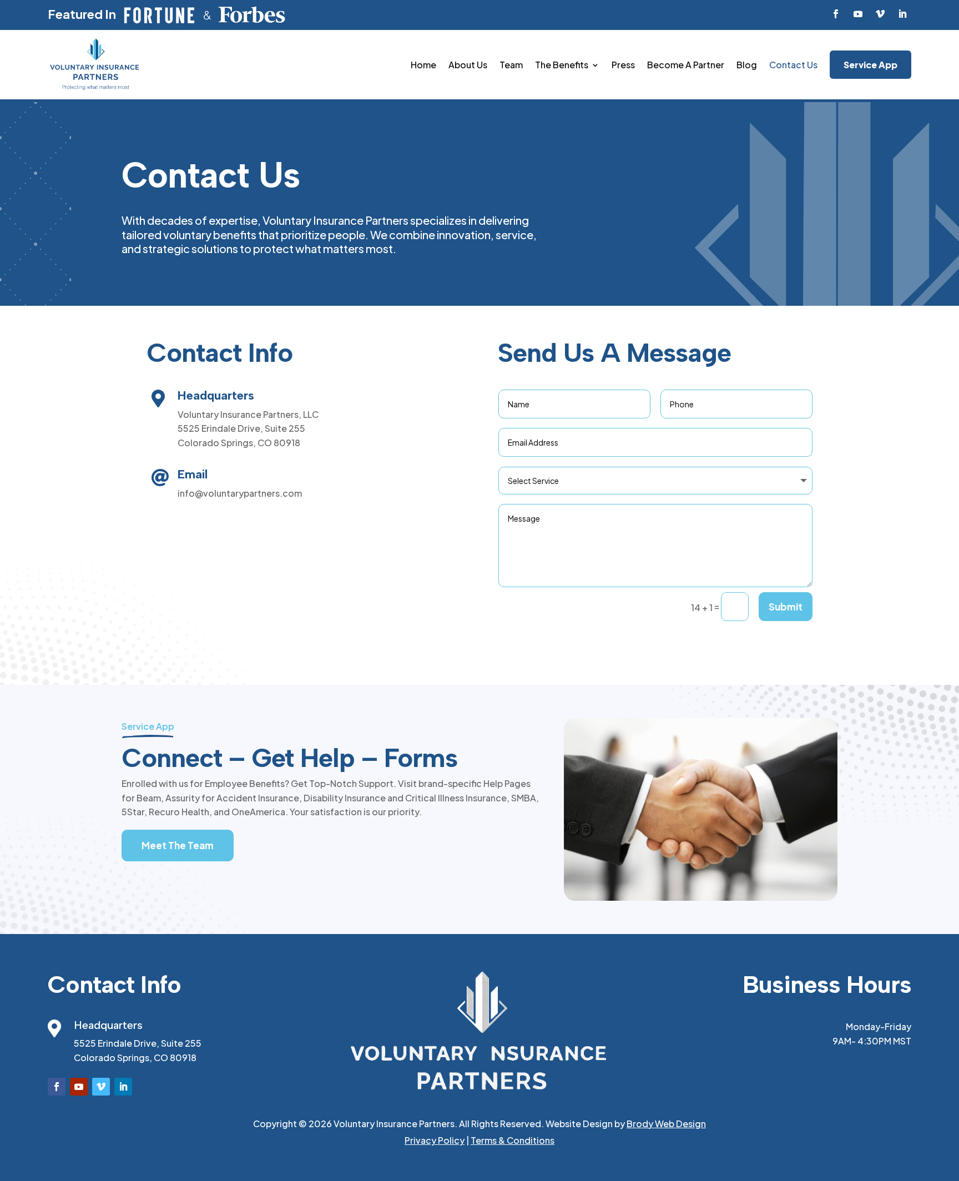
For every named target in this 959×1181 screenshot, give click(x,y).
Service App (870, 64)
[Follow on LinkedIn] (902, 14)
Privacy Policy (435, 1140)
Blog (746, 64)
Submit (785, 606)
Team (511, 64)
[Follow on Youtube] (858, 14)
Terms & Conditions (512, 1140)
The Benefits (561, 64)
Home (423, 64)
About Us (467, 64)
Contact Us (793, 64)
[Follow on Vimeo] (880, 14)
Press (623, 64)
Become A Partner (685, 64)
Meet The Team (178, 845)
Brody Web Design (666, 1123)
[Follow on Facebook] (836, 14)
